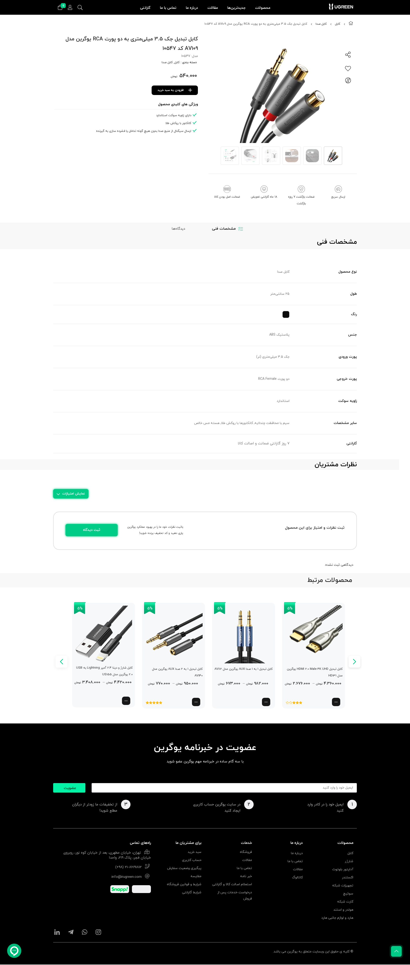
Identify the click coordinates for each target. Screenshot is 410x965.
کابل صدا (321, 24)
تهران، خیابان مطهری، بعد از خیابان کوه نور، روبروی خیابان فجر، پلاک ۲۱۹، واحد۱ (107, 855)
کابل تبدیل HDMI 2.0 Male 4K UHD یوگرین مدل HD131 (315, 672)
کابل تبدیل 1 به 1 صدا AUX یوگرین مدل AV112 (243, 669)
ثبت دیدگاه (91, 530)
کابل (337, 24)
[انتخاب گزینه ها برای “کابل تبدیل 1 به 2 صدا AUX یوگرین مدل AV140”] (196, 702)
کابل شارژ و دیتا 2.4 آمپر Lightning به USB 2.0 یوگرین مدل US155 (104, 671)
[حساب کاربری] (70, 8)
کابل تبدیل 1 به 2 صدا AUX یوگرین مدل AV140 (177, 672)
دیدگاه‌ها (178, 228)
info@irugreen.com (127, 877)
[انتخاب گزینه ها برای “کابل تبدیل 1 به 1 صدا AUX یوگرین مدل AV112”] (266, 702)
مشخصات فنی (224, 228)
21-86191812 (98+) (128, 867)
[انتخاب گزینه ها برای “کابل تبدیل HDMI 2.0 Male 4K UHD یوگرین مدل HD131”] (336, 702)
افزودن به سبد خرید (171, 90)
